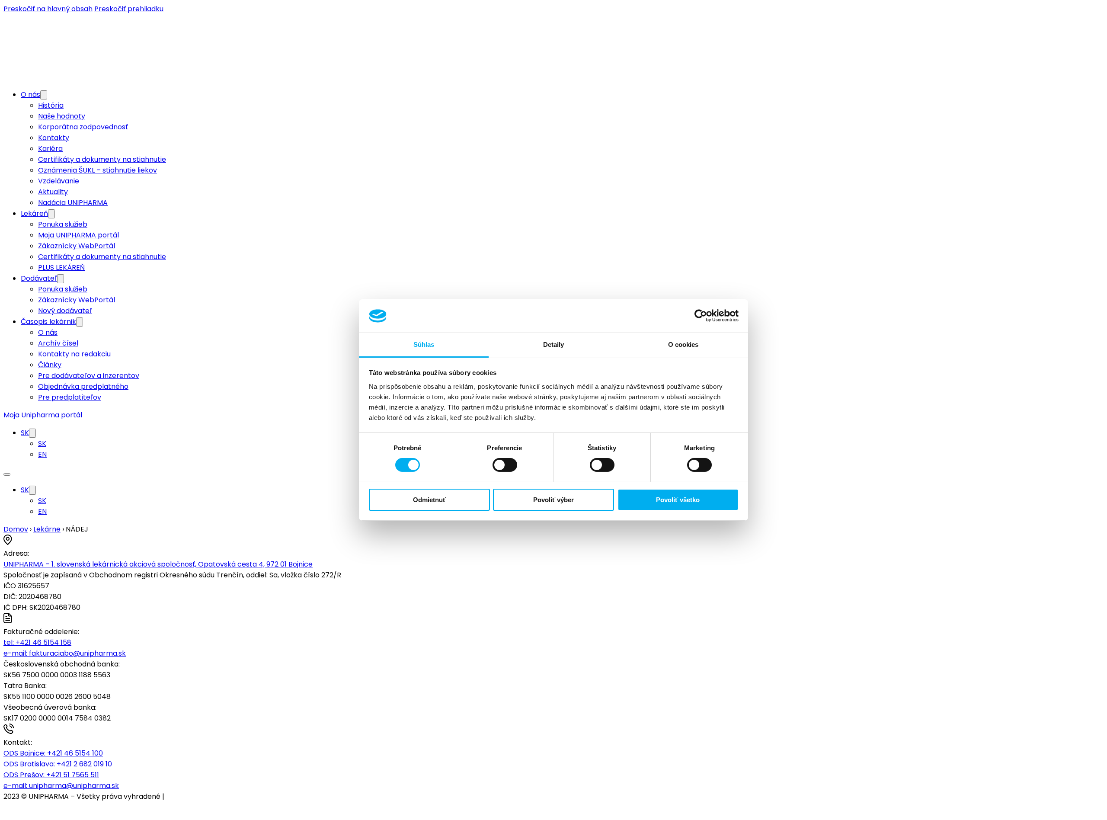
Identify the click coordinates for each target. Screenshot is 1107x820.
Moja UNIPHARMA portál (78, 235)
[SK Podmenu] (32, 433)
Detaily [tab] (553, 344)
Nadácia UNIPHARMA (73, 203)
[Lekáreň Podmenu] (51, 213)
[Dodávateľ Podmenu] (60, 278)
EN (42, 454)
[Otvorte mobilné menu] (6, 474)
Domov (15, 529)
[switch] (505, 465)
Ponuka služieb (62, 224)
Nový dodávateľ (65, 311)
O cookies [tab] (683, 344)
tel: (37, 642)
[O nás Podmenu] (43, 94)
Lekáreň (34, 213)
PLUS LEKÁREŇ (61, 267)
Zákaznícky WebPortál (76, 246)
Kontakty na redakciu (74, 354)
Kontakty (53, 138)
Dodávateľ (39, 278)
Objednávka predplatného (83, 386)
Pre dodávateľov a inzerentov (88, 376)
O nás (30, 94)
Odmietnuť (429, 499)
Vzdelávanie (58, 181)
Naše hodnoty (61, 116)
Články (49, 365)
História (51, 105)
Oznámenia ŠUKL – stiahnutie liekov (97, 170)
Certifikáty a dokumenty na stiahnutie (102, 159)
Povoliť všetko (678, 499)
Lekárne (47, 529)
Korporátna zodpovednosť (83, 127)
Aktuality (53, 192)
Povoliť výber (553, 499)
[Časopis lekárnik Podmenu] (79, 322)
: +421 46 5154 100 (53, 753)
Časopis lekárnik (48, 322)
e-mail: (64, 653)
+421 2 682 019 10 (57, 764)
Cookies (179, 796)
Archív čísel (58, 343)
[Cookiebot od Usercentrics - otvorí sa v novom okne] (701, 315)
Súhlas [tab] (424, 344)
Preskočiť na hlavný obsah (48, 9)
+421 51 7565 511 (51, 775)
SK (25, 433)
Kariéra (50, 149)
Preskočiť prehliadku (128, 9)
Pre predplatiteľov (69, 397)
